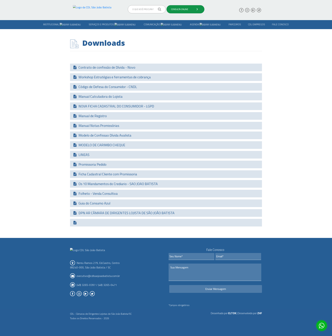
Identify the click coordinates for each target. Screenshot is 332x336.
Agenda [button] (195, 24)
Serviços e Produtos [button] (101, 24)
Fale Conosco (280, 24)
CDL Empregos (256, 24)
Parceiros (235, 24)
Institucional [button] (51, 24)
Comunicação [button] (152, 24)
